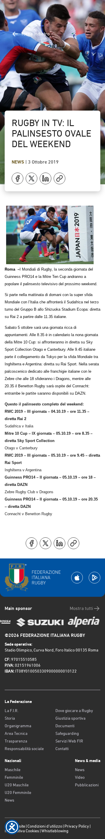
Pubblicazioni (87, 785)
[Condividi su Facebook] (17, 178)
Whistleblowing (54, 830)
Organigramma (18, 725)
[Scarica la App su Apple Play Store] (77, 578)
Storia (10, 718)
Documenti (64, 725)
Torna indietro (35, 34)
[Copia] (59, 178)
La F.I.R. (11, 710)
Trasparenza (16, 741)
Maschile (12, 769)
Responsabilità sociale (24, 748)
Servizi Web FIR (69, 741)
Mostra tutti (81, 608)
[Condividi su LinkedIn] (45, 178)
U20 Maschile (17, 785)
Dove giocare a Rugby (74, 710)
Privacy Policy (76, 826)
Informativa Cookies (22, 830)
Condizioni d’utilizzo (44, 826)
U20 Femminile (18, 792)
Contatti (62, 748)
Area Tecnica (16, 733)
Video (80, 777)
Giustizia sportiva (70, 718)
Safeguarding (67, 733)
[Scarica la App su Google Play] (94, 578)
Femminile (14, 777)
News (18, 162)
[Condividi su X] (31, 178)
